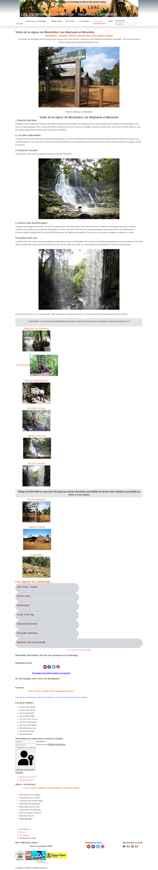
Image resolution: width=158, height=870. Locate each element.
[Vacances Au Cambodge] (98, 850)
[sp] (132, 850)
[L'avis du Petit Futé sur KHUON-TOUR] (28, 859)
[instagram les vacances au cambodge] (102, 850)
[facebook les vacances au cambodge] (93, 850)
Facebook (41, 866)
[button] (59, 21)
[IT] (136, 850)
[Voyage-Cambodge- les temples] (124, 850)
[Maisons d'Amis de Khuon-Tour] (20, 859)
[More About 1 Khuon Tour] (56, 859)
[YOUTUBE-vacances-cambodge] (88, 850)
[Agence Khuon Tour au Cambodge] (38, 859)
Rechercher (120, 23)
